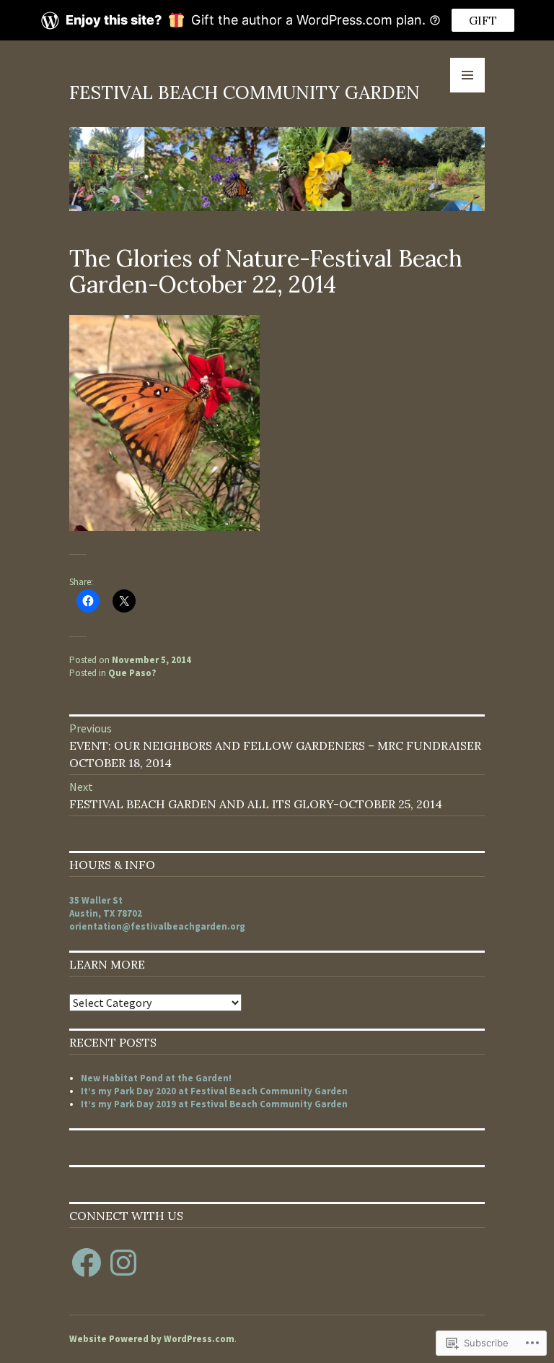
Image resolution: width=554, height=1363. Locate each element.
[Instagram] (123, 1262)
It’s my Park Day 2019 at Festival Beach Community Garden (214, 1104)
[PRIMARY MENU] (467, 75)
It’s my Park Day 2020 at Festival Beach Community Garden (214, 1091)
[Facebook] (86, 1262)
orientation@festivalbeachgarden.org (157, 926)
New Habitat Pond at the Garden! (156, 1078)
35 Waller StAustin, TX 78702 (105, 907)
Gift (483, 20)
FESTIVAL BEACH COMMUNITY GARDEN (244, 92)
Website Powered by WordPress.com (151, 1339)
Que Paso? (132, 673)
